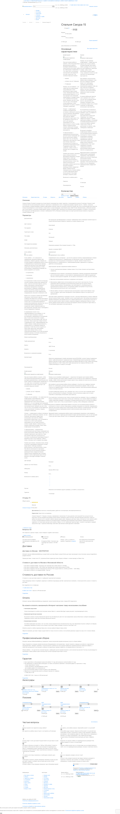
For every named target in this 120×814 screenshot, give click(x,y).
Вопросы (53, 197)
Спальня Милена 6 (27, 707)
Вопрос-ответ (74, 0)
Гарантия (69, 197)
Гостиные (38, 12)
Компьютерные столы (49, 788)
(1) (68, 28)
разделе (74, 541)
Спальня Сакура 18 (65, 710)
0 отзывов (26, 692)
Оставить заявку (94, 764)
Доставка (61, 197)
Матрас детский (64, 688)
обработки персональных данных (81, 770)
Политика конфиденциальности (30, 800)
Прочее (45, 796)
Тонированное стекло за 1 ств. (49, 688)
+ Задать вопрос (26, 535)
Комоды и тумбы (40, 16)
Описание (24, 197)
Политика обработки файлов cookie (31, 803)
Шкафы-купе (47, 775)
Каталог (28, 14)
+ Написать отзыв (26, 527)
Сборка (35, 0)
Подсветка (82, 688)
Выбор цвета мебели (49, 793)
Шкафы (38, 10)
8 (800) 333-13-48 (83, 5)
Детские (38, 18)
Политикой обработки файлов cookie (74, 810)
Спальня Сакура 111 (46, 710)
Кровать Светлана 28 (84, 707)
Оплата (77, 197)
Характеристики (35, 197)
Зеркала (46, 785)
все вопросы (94, 721)
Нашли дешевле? (93, 40)
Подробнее (25, 593)
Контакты (55, 0)
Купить (38, 694)
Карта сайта (60, 0)
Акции (26, 784)
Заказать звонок (93, 6)
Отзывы (69, 0)
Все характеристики (92, 48)
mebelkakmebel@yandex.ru (82, 774)
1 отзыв (44, 712)
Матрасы (46, 782)
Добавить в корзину (74, 195)
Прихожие (38, 13)
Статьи (65, 0)
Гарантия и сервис (42, 0)
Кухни (37, 19)
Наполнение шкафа (48, 797)
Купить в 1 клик (65, 195)
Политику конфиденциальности (87, 768)
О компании (50, 0)
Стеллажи (46, 790)
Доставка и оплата (29, 0)
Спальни (38, 15)
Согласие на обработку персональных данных (33, 806)
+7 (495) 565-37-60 (74, 5)
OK (1, 813)
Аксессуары (47, 794)
